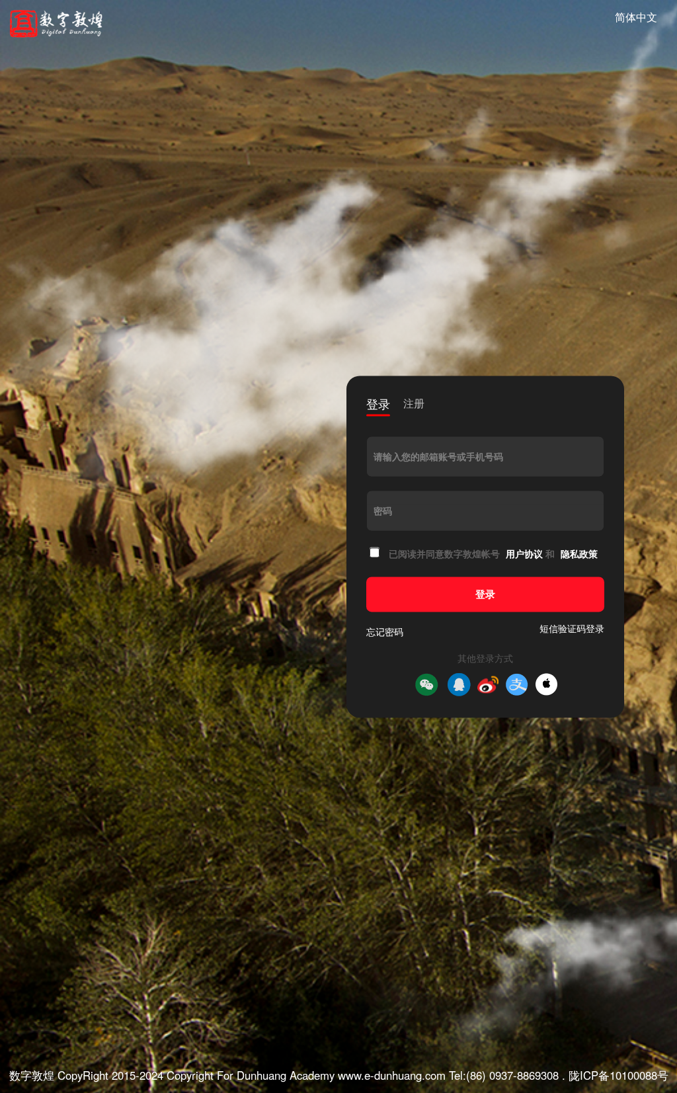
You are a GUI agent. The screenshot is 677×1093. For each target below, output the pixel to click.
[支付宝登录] (517, 684)
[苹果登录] (546, 685)
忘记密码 (384, 631)
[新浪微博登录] (487, 684)
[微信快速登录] (426, 684)
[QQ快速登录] (459, 684)
